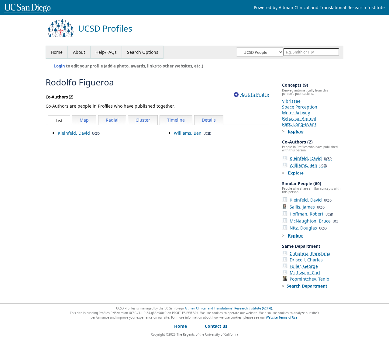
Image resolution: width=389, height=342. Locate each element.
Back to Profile (254, 94)
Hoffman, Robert (311, 214)
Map (84, 120)
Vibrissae (291, 101)
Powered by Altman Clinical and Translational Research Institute (319, 7)
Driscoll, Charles (306, 260)
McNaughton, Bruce (314, 221)
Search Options (142, 52)
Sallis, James (307, 207)
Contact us (216, 326)
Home (57, 52)
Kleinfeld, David (79, 133)
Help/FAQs (106, 52)
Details (209, 120)
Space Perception (299, 107)
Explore (296, 131)
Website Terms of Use (282, 317)
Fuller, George (304, 266)
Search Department (307, 286)
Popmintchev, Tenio (309, 279)
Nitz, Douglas (308, 228)
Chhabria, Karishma (310, 253)
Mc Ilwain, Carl (305, 272)
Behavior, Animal (299, 118)
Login (59, 66)
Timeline (176, 120)
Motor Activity (296, 113)
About (79, 52)
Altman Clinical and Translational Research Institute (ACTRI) (228, 308)
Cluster (143, 120)
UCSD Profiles (105, 28)
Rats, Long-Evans (299, 124)
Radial (112, 120)
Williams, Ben (192, 133)
